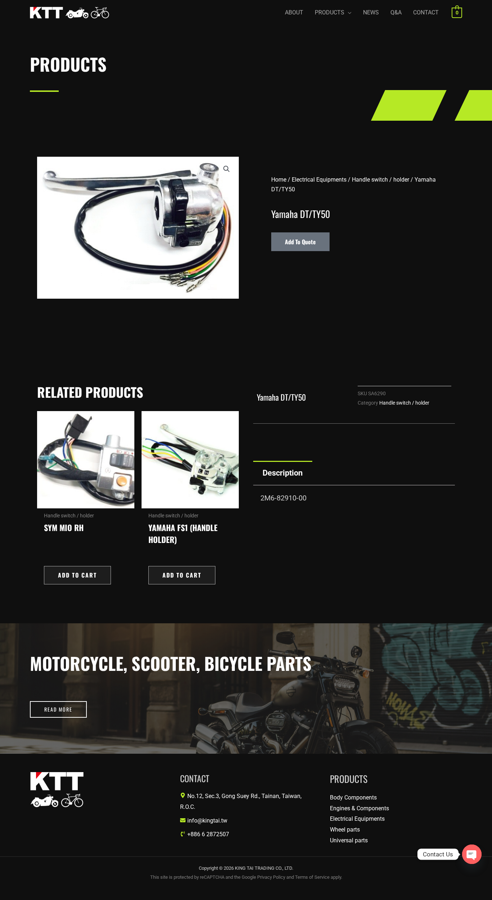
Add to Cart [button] (77, 575)
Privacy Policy (271, 877)
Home (278, 179)
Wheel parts (345, 829)
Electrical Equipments (319, 179)
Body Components (353, 797)
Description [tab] (283, 472)
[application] (348, 12)
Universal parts (349, 840)
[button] (333, 12)
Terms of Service (312, 877)
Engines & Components (359, 808)
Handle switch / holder (380, 179)
